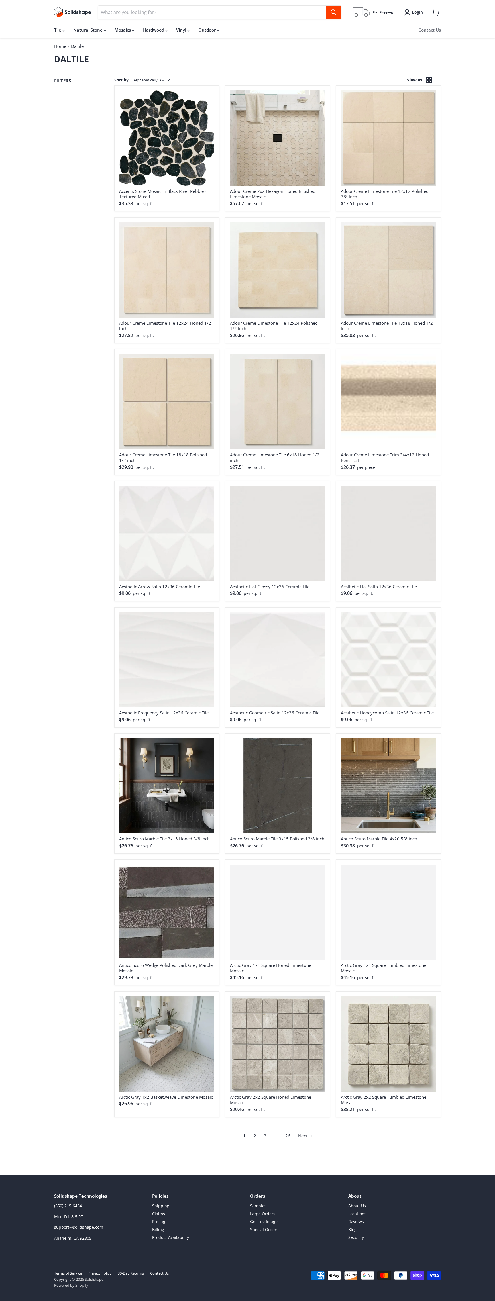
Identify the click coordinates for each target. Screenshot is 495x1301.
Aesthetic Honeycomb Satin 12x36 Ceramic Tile (387, 713)
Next (303, 1136)
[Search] (333, 12)
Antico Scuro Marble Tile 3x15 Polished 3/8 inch (277, 839)
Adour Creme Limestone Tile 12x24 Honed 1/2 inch (165, 326)
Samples (258, 1205)
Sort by (121, 80)
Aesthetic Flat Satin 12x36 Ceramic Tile (379, 586)
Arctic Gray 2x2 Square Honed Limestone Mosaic (270, 1100)
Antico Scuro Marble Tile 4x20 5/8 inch (379, 839)
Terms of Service (68, 1273)
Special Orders (264, 1229)
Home (60, 46)
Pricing (158, 1221)
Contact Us (429, 30)
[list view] (437, 80)
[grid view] (429, 80)
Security (356, 1237)
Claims (158, 1213)
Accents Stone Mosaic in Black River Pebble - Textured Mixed (162, 194)
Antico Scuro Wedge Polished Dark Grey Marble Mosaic (166, 968)
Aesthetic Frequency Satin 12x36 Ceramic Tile (164, 713)
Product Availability (170, 1237)
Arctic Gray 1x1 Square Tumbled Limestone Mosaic (383, 968)
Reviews (356, 1221)
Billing (158, 1229)
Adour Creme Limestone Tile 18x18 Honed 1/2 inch (387, 326)
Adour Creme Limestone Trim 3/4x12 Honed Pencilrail (385, 457)
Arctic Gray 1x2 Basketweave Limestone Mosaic (166, 1097)
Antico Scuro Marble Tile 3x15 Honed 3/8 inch (164, 839)
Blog (352, 1229)
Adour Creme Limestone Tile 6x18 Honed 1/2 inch (274, 457)
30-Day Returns (131, 1273)
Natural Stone (88, 30)
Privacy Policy (99, 1273)
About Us (357, 1205)
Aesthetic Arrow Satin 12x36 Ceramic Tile (159, 586)
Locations (357, 1213)
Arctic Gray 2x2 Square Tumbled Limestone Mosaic (383, 1100)
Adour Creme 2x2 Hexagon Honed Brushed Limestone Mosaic (272, 194)
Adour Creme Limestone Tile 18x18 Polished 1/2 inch (163, 457)
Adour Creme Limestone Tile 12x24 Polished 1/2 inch (274, 326)
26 (287, 1136)
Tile (58, 30)
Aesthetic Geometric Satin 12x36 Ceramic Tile (274, 713)
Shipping (160, 1205)
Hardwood (154, 30)
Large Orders (262, 1213)
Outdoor (207, 30)
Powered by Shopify (71, 1285)
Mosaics (123, 30)
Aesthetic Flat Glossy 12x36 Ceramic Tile (269, 586)
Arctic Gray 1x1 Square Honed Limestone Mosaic (270, 968)
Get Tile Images (265, 1221)
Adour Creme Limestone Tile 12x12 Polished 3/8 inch (385, 194)
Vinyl (181, 30)
